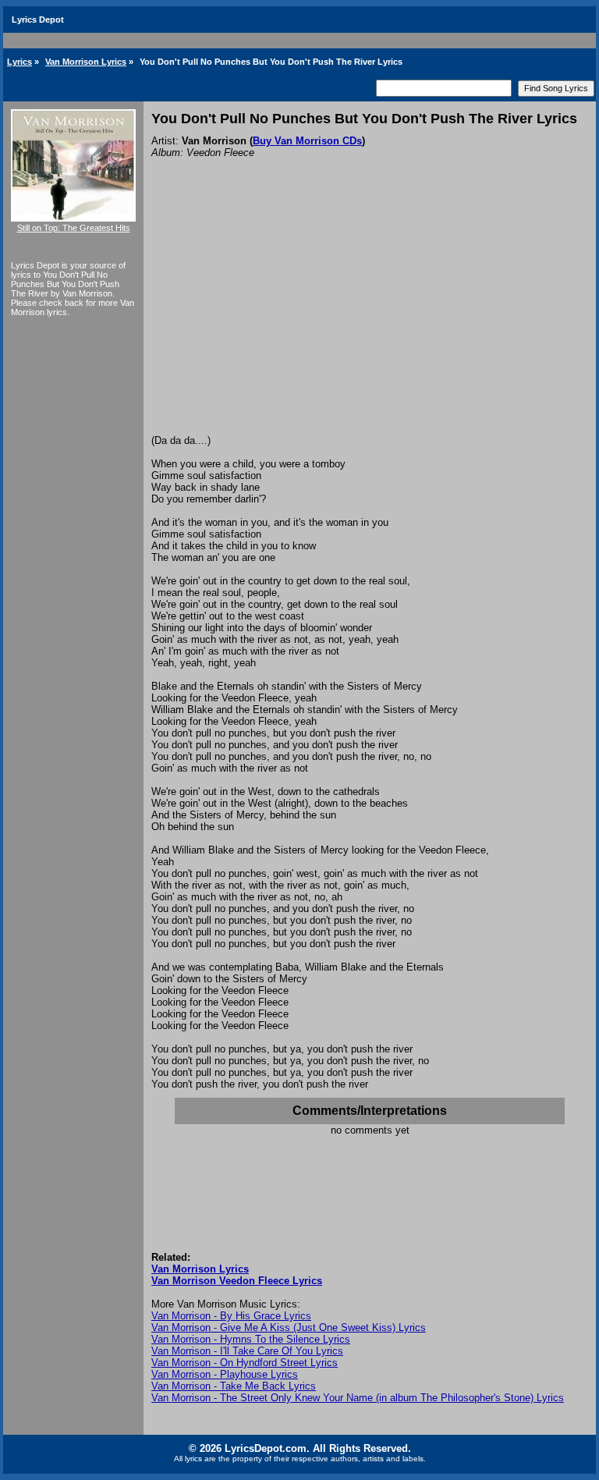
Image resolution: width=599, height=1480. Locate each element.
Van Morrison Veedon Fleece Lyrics (236, 1281)
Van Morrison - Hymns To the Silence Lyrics (250, 1339)
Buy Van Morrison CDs (307, 141)
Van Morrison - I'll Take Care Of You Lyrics (247, 1351)
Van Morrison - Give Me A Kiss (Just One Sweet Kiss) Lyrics (288, 1327)
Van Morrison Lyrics (85, 61)
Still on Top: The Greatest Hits (73, 227)
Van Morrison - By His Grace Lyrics (231, 1316)
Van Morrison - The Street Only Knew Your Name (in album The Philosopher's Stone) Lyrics (357, 1398)
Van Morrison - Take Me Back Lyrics (233, 1386)
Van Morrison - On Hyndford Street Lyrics (244, 1362)
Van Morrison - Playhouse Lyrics (224, 1374)
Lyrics (19, 61)
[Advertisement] (370, 317)
